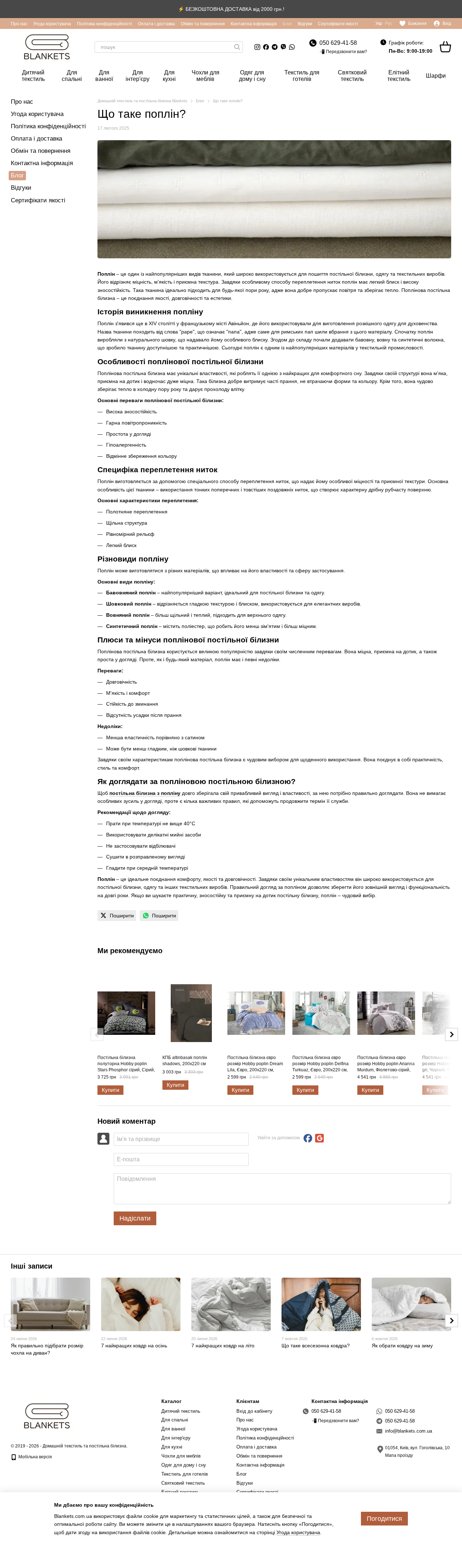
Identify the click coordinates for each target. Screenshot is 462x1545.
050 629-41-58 (338, 43)
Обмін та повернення (203, 23)
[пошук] (237, 47)
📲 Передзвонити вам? (343, 51)
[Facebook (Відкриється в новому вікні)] (266, 47)
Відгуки (305, 23)
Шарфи (436, 76)
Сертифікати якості (338, 23)
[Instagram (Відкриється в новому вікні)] (257, 47)
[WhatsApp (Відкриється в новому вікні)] (292, 47)
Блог (287, 23)
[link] (116, 915)
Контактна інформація (254, 23)
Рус (388, 23)
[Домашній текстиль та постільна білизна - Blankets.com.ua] (47, 1415)
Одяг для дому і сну (252, 75)
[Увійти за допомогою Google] (319, 1138)
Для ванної (104, 75)
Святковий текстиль (352, 75)
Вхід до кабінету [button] (254, 1411)
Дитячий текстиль (33, 75)
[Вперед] (451, 1034)
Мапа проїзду (399, 1455)
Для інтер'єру (137, 75)
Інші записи (31, 1266)
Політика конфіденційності (104, 23)
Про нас (19, 23)
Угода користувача (52, 23)
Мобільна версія (34, 1456)
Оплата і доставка (156, 23)
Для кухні (169, 75)
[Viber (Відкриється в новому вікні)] (283, 47)
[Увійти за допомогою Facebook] (308, 1138)
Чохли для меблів (205, 75)
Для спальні (72, 75)
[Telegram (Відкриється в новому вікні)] (275, 47)
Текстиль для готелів (301, 75)
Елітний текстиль (398, 75)
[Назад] (97, 1034)
